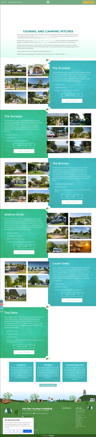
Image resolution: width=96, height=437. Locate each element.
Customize (9, 431)
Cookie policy (78, 425)
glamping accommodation (49, 37)
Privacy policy (79, 423)
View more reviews (48, 385)
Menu (4, 2)
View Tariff (71, 95)
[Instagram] (1, 304)
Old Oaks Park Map (80, 414)
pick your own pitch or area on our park (44, 40)
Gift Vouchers (78, 416)
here (51, 51)
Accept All (27, 431)
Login (9, 2)
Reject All (18, 431)
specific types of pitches (43, 36)
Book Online (89, 2)
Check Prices (71, 101)
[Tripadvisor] (1, 310)
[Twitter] (1, 307)
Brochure (20, 2)
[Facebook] (1, 301)
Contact (14, 2)
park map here (45, 42)
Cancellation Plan (79, 422)
